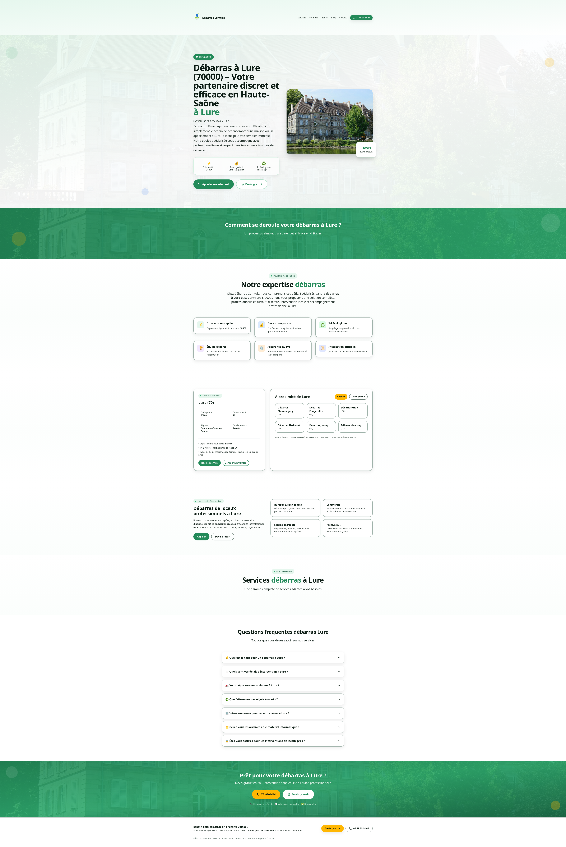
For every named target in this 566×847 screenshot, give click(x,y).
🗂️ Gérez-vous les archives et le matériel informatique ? (262, 727)
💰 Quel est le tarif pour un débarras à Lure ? (255, 657)
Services (302, 17)
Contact (343, 17)
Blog (333, 17)
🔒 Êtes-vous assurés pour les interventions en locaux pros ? (265, 741)
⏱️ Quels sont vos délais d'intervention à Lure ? (256, 671)
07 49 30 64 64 (363, 17)
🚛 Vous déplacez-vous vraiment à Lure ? (252, 685)
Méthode (313, 17)
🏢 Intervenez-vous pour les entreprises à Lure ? (257, 713)
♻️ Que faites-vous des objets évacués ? (251, 699)
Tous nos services (209, 462)
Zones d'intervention (235, 462)
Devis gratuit (253, 184)
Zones (325, 17)
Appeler (341, 396)
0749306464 (268, 794)
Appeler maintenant (215, 184)
